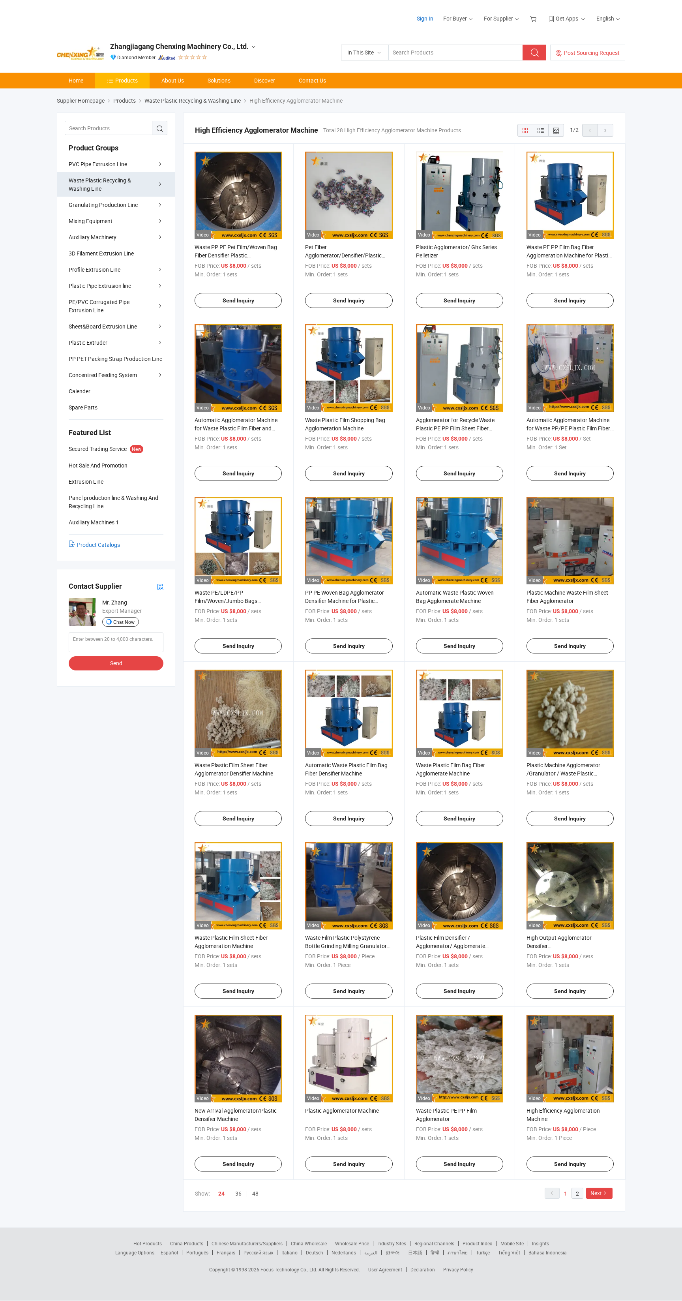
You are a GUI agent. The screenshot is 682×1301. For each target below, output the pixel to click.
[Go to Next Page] (605, 130)
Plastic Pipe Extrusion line (100, 285)
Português (197, 1252)
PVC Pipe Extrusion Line (98, 164)
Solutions (219, 80)
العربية (370, 1252)
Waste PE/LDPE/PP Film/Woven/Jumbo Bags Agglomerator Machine (226, 601)
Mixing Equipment (90, 221)
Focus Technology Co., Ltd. (289, 1269)
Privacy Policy (458, 1269)
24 (221, 1193)
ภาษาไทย (458, 1252)
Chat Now (124, 622)
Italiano (289, 1252)
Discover (264, 80)
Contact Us (312, 80)
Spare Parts (83, 407)
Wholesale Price (352, 1243)
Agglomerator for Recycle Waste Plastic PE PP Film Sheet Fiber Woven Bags (455, 428)
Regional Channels (434, 1243)
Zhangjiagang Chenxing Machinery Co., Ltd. (179, 46)
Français (226, 1252)
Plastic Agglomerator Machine (342, 1110)
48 (255, 1193)
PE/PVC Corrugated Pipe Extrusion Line (99, 306)
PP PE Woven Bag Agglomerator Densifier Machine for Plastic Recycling (344, 601)
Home (76, 80)
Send (116, 663)
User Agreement (385, 1269)
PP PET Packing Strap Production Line (115, 358)
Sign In (425, 18)
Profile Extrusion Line (94, 269)
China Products (186, 1243)
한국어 (393, 1252)
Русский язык (258, 1252)
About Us (172, 80)
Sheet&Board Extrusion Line (103, 326)
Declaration (422, 1269)
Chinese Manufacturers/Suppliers (247, 1243)
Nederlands (344, 1252)
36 (238, 1193)
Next (596, 1193)
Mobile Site (512, 1243)
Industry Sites (391, 1243)
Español (169, 1252)
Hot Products (147, 1243)
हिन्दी (435, 1252)
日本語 (415, 1252)
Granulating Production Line (103, 204)
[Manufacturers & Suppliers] (107, 15)
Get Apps (567, 18)
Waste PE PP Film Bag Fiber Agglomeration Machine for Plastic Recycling (568, 255)
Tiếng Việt (509, 1252)
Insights (540, 1243)
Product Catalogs (98, 544)
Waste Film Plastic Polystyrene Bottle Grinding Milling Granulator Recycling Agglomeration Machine (346, 946)
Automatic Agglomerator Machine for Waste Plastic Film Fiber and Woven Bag (236, 428)
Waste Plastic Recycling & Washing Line (100, 184)
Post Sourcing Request (592, 52)
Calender (79, 391)
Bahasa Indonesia (547, 1252)
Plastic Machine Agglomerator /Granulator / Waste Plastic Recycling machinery (563, 773)
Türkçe (483, 1252)
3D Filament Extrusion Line (101, 253)
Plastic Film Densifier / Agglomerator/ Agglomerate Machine (450, 946)
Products (126, 80)
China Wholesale (309, 1243)
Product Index (477, 1243)
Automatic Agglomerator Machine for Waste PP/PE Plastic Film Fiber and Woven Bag (568, 428)
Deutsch (314, 1252)
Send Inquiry (238, 300)
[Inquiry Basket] (534, 18)
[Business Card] (160, 586)
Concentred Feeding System (103, 375)
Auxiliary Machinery (92, 237)
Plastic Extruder (88, 342)
